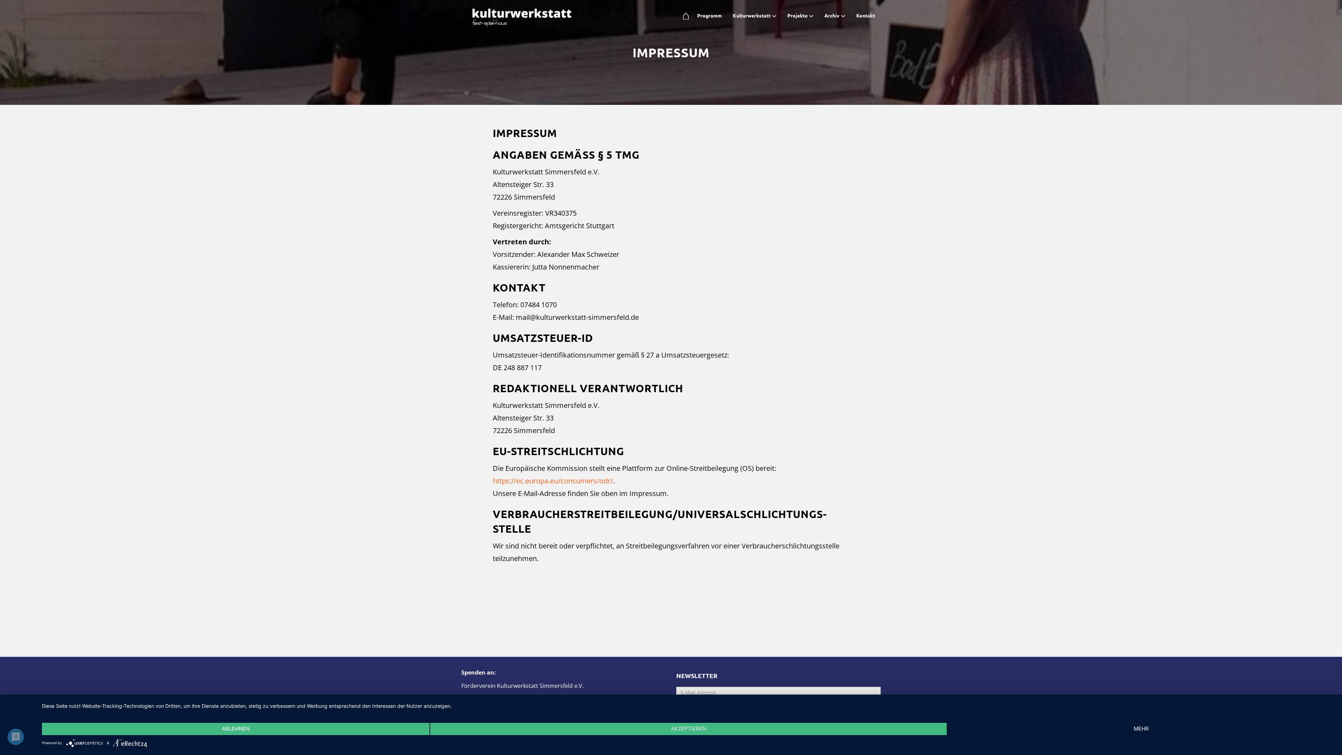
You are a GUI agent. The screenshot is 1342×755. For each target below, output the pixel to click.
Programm (709, 15)
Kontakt (865, 15)
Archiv (831, 15)
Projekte (797, 15)
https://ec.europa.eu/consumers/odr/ (553, 481)
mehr (1141, 728)
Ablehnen (236, 728)
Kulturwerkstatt (752, 15)
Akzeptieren (688, 728)
